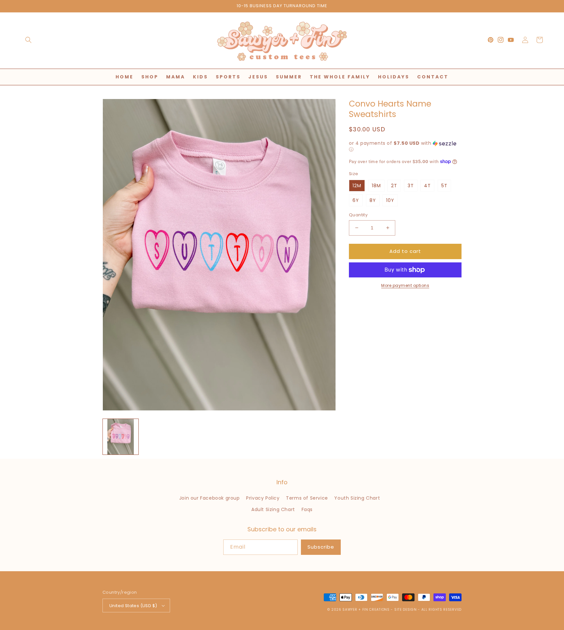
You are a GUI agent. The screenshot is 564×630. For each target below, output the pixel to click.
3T (411, 185)
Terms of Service (307, 498)
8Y (372, 200)
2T (394, 185)
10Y (390, 200)
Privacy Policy (262, 498)
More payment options (405, 285)
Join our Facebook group (209, 498)
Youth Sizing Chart (357, 498)
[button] (28, 40)
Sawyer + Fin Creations (365, 609)
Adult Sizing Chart (273, 509)
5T (444, 185)
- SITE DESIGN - (406, 609)
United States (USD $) (133, 606)
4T (427, 185)
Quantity (358, 215)
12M (356, 185)
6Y (355, 200)
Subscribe (320, 546)
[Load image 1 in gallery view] (120, 437)
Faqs (307, 509)
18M (376, 185)
